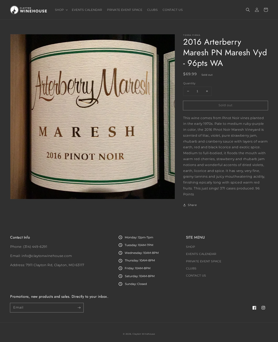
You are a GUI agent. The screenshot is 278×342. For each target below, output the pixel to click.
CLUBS (191, 268)
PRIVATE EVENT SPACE (203, 261)
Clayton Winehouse (143, 334)
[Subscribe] (78, 307)
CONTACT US (196, 275)
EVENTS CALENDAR (201, 254)
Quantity (189, 83)
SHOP (190, 247)
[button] (247, 9)
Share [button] (192, 205)
